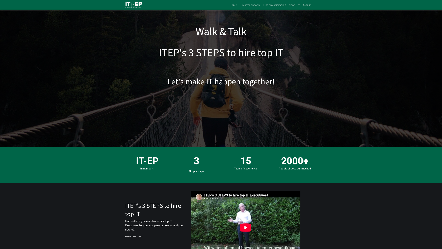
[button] (299, 4)
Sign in (307, 5)
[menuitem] (233, 4)
